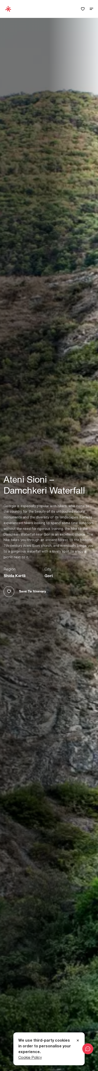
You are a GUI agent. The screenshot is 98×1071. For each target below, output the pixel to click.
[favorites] (83, 9)
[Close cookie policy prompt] (78, 1041)
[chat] (87, 1048)
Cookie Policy (30, 1057)
